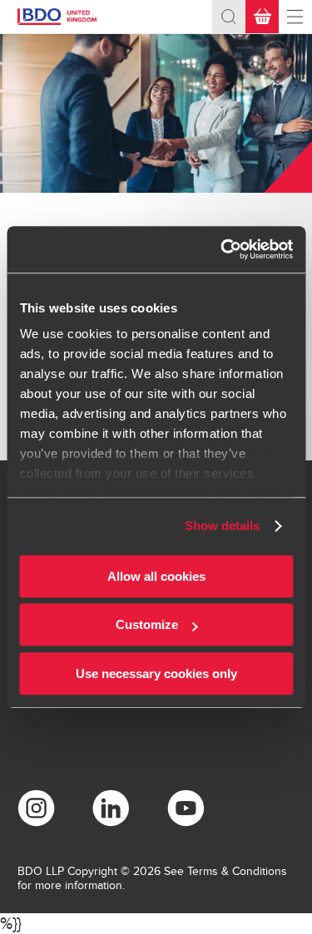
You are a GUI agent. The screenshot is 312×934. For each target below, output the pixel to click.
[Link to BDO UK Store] (63, 16)
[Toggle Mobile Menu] (295, 16)
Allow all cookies (156, 576)
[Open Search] (228, 16)
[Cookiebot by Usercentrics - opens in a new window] (222, 249)
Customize (147, 624)
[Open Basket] (262, 16)
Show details (222, 526)
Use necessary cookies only (156, 673)
